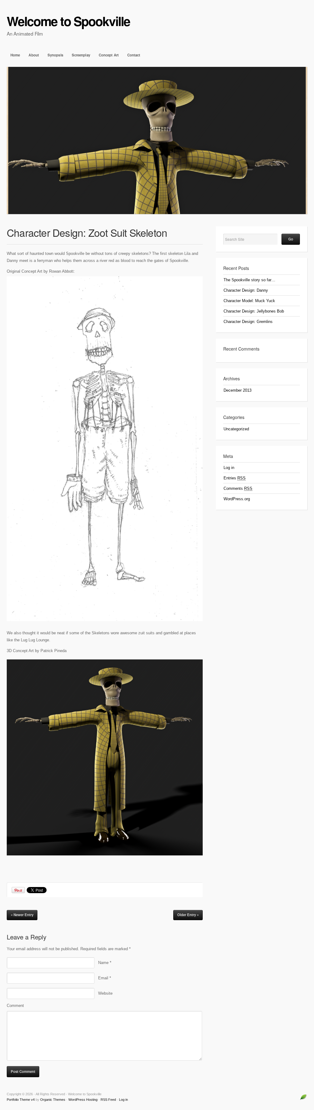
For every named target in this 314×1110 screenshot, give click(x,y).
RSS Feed (108, 1099)
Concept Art (109, 55)
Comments (238, 488)
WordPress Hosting (83, 1099)
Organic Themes (52, 1099)
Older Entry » (188, 914)
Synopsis (55, 55)
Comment (15, 1005)
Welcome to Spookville (68, 21)
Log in (229, 467)
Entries (235, 478)
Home (15, 55)
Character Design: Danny (246, 290)
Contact (133, 55)
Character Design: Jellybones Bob (254, 311)
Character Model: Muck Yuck (249, 300)
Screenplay (81, 55)
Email (104, 978)
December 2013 (237, 390)
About (34, 55)
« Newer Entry (22, 914)
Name (104, 962)
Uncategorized (236, 429)
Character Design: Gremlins (248, 321)
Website (105, 993)
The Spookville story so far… (249, 280)
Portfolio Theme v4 (21, 1099)
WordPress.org (237, 499)
